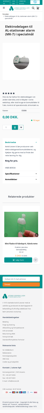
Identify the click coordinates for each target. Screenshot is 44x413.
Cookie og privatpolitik (10, 362)
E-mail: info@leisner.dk (11, 381)
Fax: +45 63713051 (9, 378)
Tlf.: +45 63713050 (9, 375)
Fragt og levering (9, 325)
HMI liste (6, 359)
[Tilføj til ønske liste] (21, 127)
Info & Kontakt (8, 331)
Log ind (13, 2)
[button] (9, 93)
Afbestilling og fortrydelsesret (13, 328)
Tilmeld (7, 284)
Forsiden (6, 14)
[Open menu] (4, 7)
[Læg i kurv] (15, 127)
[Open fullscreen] (21, 61)
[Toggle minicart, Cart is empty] (38, 8)
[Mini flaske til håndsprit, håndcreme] (21, 224)
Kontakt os (6, 2)
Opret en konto (22, 2)
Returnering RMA (9, 334)
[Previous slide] (6, 235)
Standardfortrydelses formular (13, 340)
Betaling (6, 322)
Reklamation (7, 353)
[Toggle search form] (33, 8)
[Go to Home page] (19, 8)
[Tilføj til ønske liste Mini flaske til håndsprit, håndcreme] (35, 260)
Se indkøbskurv (8, 350)
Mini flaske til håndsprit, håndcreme (21, 243)
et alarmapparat (24, 306)
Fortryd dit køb (8, 337)
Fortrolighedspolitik (10, 356)
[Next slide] (37, 235)
